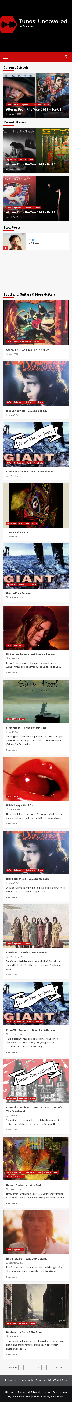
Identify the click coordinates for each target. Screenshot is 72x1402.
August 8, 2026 (14, 169)
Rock (46, 104)
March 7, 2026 (14, 415)
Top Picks (38, 463)
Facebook (27, 1379)
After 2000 (11, 524)
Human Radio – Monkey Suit (23, 1185)
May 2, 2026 (13, 354)
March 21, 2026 (14, 809)
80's (9, 402)
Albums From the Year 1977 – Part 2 (31, 164)
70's (9, 104)
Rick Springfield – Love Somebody (26, 410)
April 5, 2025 (13, 536)
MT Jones (33, 243)
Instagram (11, 1379)
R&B (16, 796)
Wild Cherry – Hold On (19, 805)
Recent (22, 159)
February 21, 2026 (16, 956)
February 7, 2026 (15, 476)
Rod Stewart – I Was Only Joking (26, 1258)
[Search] (66, 57)
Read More (11, 672)
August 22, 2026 (15, 114)
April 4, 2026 (13, 732)
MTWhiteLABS (57, 1379)
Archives (23, 1098)
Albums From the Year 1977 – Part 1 (31, 212)
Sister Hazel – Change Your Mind (26, 727)
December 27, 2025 (16, 1263)
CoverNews (39, 1396)
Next (62, 1367)
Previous (12, 1367)
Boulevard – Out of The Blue (24, 1332)
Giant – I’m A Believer (19, 593)
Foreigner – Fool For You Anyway (26, 952)
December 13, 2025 (16, 1336)
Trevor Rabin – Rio (17, 532)
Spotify (40, 1379)
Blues (16, 341)
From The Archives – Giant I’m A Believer (30, 471)
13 (55, 1367)
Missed (47, 1172)
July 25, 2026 (14, 217)
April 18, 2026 (14, 658)
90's (9, 341)
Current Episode (22, 104)
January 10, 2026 (15, 1189)
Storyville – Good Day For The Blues (27, 350)
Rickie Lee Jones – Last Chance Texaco (30, 654)
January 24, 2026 (15, 1115)
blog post (33, 240)
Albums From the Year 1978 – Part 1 (33, 109)
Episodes (37, 104)
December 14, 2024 (16, 597)
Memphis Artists (33, 1172)
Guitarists (39, 341)
